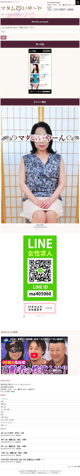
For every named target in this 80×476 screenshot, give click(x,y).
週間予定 (3, 404)
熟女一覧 (3, 406)
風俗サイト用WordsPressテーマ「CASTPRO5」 (45, 473)
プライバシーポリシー (7, 422)
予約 (2, 412)
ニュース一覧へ (73, 466)
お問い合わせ (4, 417)
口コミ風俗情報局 (44, 92)
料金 (2, 414)
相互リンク (4, 425)
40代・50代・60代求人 (7, 420)
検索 (3, 37)
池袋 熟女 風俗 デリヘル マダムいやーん (39, 471)
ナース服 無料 (5, 409)
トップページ (4, 399)
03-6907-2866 (9, 391)
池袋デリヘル (33, 91)
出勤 (2, 401)
